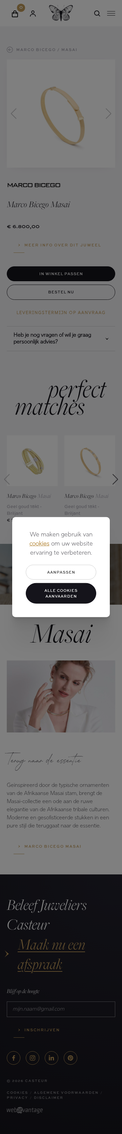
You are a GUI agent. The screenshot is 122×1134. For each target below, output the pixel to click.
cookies (39, 544)
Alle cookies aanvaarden (61, 593)
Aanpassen (61, 571)
